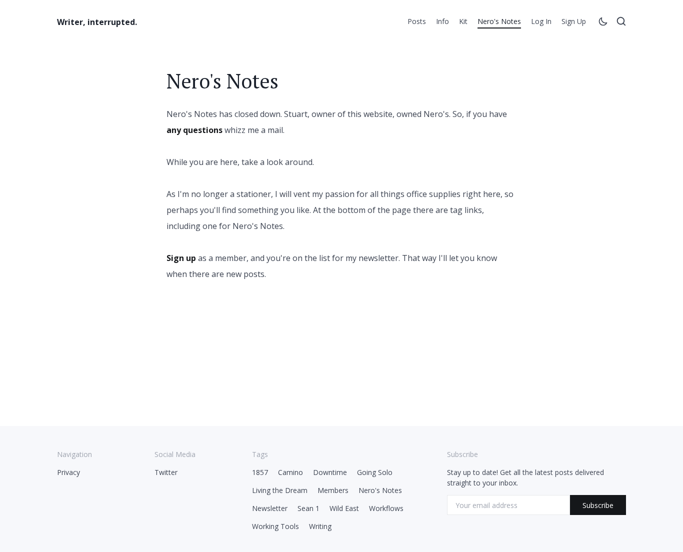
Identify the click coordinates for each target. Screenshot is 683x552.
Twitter (166, 472)
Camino (290, 472)
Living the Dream (280, 490)
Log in (541, 21)
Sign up (574, 21)
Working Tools (275, 526)
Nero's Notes (499, 21)
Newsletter (270, 508)
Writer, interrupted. (97, 22)
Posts (417, 21)
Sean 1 (309, 508)
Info (442, 21)
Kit (463, 21)
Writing (320, 526)
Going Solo (374, 472)
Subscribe (598, 505)
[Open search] (621, 23)
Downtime (330, 472)
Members (333, 490)
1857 (260, 472)
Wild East (344, 508)
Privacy (68, 472)
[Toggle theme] (603, 23)
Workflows (386, 508)
